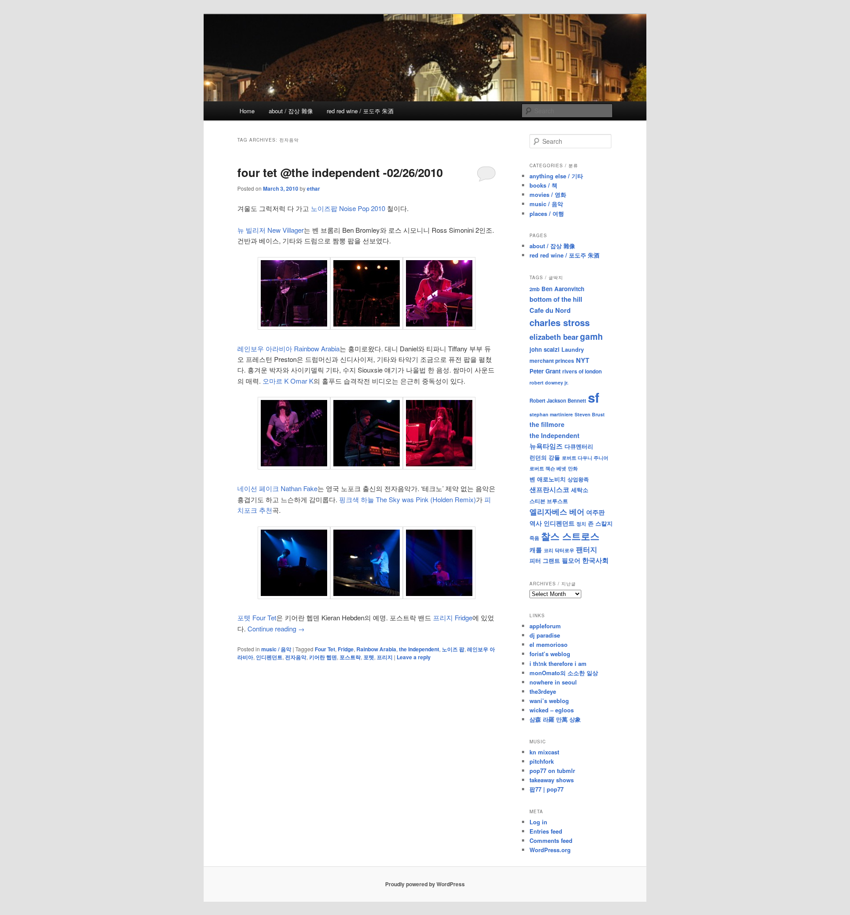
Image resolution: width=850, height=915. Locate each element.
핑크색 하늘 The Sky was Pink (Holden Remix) (407, 499)
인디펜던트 (269, 657)
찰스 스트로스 (570, 536)
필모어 (571, 560)
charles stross (559, 322)
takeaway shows (551, 780)
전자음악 (295, 657)
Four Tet (325, 649)
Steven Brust (590, 414)
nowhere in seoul (553, 682)
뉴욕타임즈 (546, 446)
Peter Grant (544, 371)
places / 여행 (546, 213)
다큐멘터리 (578, 446)
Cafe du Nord (550, 310)
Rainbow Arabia (376, 649)
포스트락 (350, 657)
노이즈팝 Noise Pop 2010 (348, 208)
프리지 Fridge (452, 617)
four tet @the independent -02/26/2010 (340, 172)
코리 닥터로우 (559, 550)
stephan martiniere (551, 414)
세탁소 (579, 489)
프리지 (385, 657)
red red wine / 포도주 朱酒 (360, 111)
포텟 (368, 657)
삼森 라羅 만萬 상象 (555, 719)
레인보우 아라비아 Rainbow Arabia (288, 348)
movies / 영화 (547, 194)
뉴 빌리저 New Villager (270, 230)
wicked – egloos (551, 710)
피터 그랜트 (544, 560)
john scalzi (544, 349)
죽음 (534, 537)
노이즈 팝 (453, 649)
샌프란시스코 (549, 489)
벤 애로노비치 (547, 479)
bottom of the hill (555, 299)
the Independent (419, 649)
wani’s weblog (549, 700)
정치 (581, 523)
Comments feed (550, 840)
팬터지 (586, 549)
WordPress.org (550, 850)
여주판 (595, 512)
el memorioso (548, 644)
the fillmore (546, 424)
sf (593, 397)
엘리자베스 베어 (556, 511)
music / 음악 (276, 649)
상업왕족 (578, 479)
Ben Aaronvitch (562, 288)
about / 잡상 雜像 (291, 111)
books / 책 (543, 185)
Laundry (572, 350)
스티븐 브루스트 (548, 501)
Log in (538, 822)
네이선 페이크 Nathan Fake (277, 488)
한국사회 (595, 560)
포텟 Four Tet (256, 617)
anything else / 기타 (556, 176)
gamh (591, 336)
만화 (573, 468)
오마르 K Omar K (288, 380)
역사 (535, 523)
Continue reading (276, 628)
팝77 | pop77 (546, 789)
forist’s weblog (549, 654)
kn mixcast (544, 752)
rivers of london (582, 371)
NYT (582, 360)
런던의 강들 (544, 457)
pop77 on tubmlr (552, 770)
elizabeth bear (553, 336)
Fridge (346, 649)
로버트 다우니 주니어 (585, 457)
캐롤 (535, 550)
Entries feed (545, 831)
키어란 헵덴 (323, 657)
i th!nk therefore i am (558, 663)
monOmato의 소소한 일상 (563, 673)
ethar (313, 188)
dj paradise (544, 635)
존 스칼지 (600, 523)
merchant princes (551, 361)
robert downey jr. (548, 382)
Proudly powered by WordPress (425, 884)
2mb (534, 288)
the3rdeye (542, 691)
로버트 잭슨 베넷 (547, 468)
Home (247, 111)
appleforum (545, 626)
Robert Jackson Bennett (557, 400)
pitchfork (541, 761)
